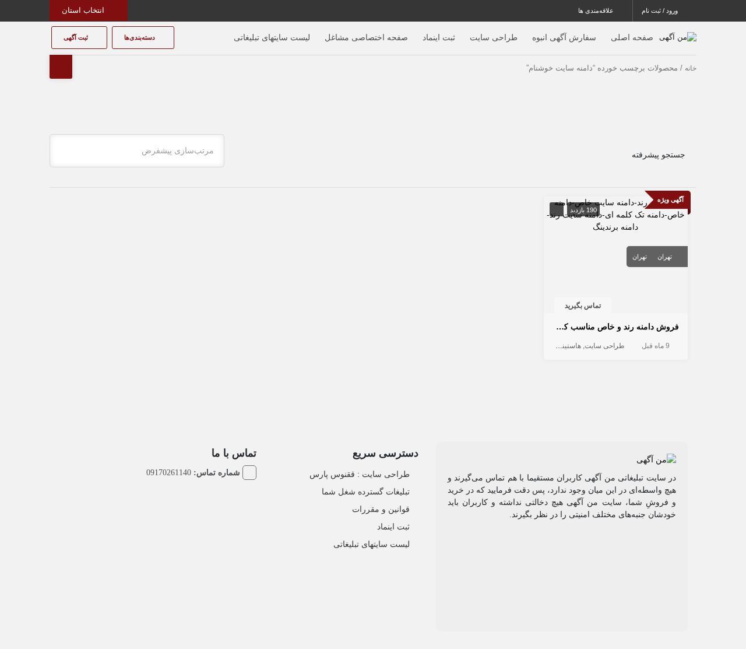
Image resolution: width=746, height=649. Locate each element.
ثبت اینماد (439, 37)
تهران (664, 256)
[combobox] (137, 150)
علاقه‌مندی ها (596, 10)
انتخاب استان (84, 10)
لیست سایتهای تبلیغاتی (272, 37)
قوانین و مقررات (381, 509)
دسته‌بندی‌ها (140, 37)
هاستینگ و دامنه (558, 346)
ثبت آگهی (77, 37)
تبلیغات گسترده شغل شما (366, 491)
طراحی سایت (494, 37)
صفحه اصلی (632, 37)
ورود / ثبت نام (661, 10)
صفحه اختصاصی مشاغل (366, 37)
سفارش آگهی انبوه (564, 37)
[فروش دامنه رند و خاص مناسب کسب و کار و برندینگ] (616, 214)
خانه (690, 68)
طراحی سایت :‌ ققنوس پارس (359, 474)
